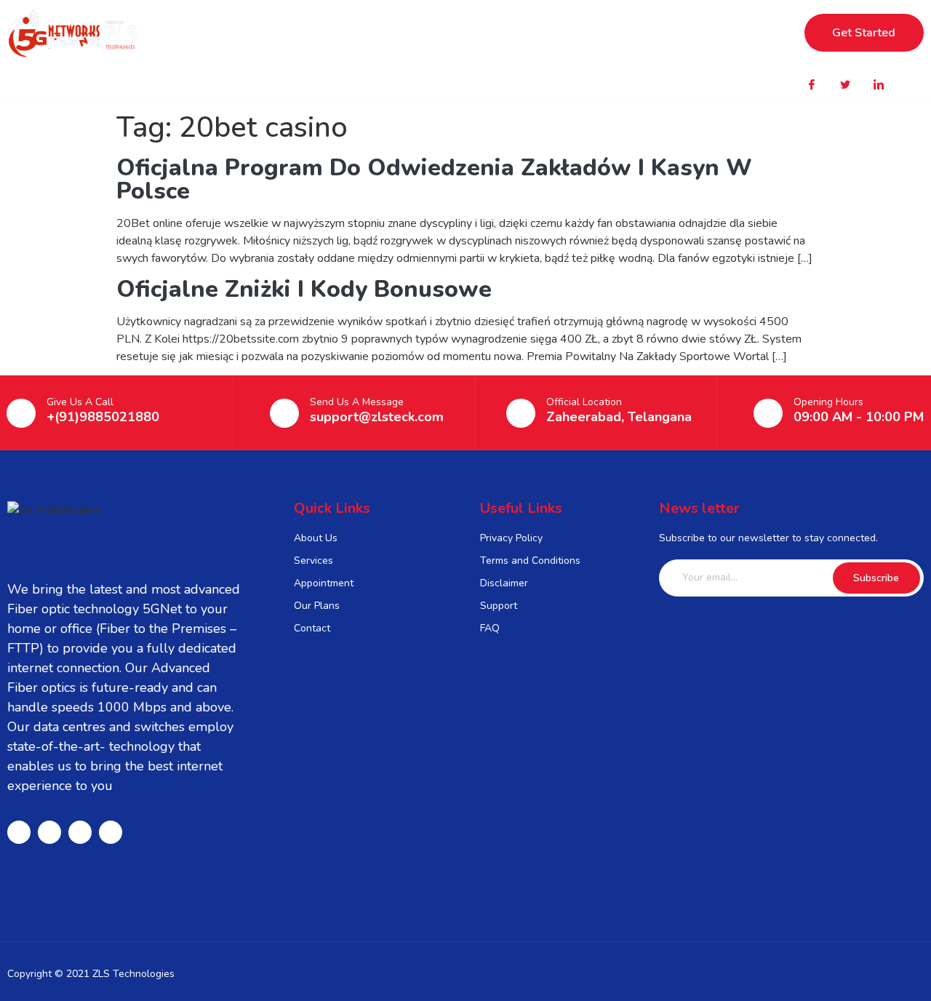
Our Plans (380, 32)
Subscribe (876, 578)
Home (302, 32)
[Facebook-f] (19, 832)
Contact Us (615, 32)
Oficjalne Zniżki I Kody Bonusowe (304, 289)
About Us (467, 32)
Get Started (863, 33)
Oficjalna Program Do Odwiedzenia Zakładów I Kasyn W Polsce (434, 179)
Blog (539, 32)
